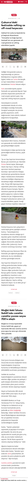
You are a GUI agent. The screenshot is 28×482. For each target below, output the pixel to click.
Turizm (15, 79)
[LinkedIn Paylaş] (14, 66)
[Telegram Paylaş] (17, 66)
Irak (2, 89)
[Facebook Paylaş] (6, 66)
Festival (11, 292)
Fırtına (3, 164)
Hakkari (17, 292)
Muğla (14, 475)
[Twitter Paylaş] (10, 66)
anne (9, 454)
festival (13, 84)
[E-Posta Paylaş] (25, 66)
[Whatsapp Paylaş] (21, 66)
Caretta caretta (6, 463)
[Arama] (26, 2)
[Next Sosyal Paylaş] (2, 66)
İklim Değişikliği (15, 410)
